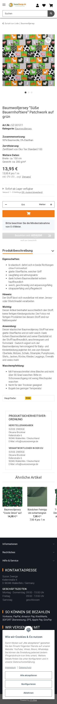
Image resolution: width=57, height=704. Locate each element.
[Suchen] (51, 13)
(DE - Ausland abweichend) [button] (32, 192)
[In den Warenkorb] (4, 32)
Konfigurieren (28, 684)
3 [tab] (32, 92)
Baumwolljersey (23, 128)
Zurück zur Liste (12, 23)
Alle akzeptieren (28, 675)
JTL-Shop (33, 700)
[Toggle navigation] (3, 3)
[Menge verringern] (6, 204)
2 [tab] (28, 92)
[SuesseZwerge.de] (17, 5)
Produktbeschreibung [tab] (17, 250)
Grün (28, 398)
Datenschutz (25, 667)
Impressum (10, 667)
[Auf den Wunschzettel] (48, 40)
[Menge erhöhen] (51, 204)
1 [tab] (25, 92)
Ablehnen (29, 692)
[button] (37, 6)
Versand (26, 176)
